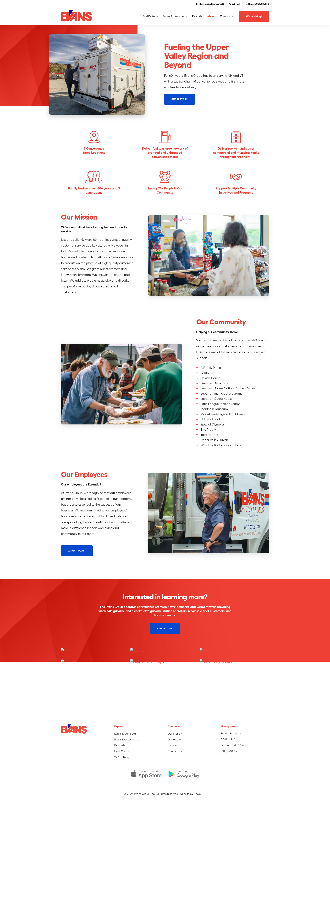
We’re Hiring (121, 757)
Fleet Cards (121, 751)
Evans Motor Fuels (125, 733)
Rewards (197, 16)
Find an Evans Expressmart (210, 4)
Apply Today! (76, 551)
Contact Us (227, 16)
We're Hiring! (254, 16)
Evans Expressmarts (175, 16)
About (211, 16)
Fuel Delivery (150, 16)
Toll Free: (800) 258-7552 (257, 4)
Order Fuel (234, 4)
